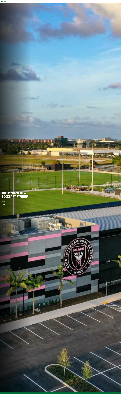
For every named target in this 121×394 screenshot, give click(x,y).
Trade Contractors (111, 0)
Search (120, 0)
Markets (104, 2)
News (115, 0)
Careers (114, 2)
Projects (107, 2)
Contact (118, 0)
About (101, 2)
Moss (3, 2)
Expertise (110, 2)
